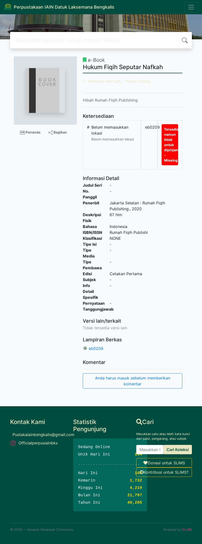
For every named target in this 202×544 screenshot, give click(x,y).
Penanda (32, 132)
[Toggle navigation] (191, 7)
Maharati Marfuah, (105, 81)
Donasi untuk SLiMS (166, 462)
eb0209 (96, 348)
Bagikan (60, 132)
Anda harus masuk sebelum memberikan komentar (132, 381)
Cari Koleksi (178, 449)
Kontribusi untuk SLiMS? (166, 472)
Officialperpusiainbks (38, 442)
